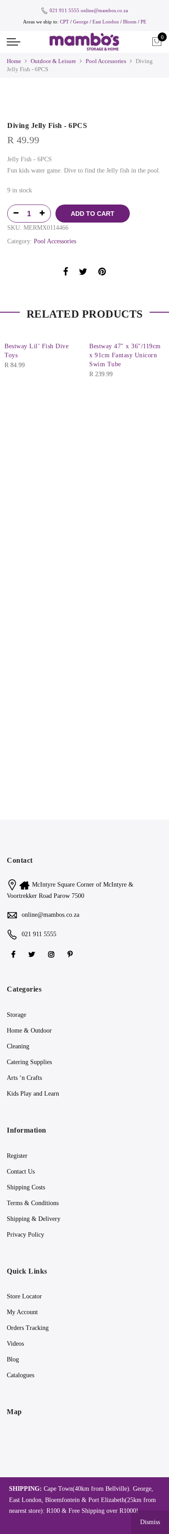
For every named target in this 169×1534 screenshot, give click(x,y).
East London (106, 21)
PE (143, 21)
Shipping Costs (26, 1187)
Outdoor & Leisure (53, 61)
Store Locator (24, 1296)
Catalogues (20, 1375)
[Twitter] (32, 954)
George (80, 21)
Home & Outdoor (29, 1030)
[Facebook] (14, 954)
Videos (15, 1343)
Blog (13, 1359)
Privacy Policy (25, 1234)
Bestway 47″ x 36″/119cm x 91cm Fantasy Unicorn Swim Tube (125, 355)
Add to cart (92, 213)
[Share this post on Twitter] (83, 273)
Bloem (130, 21)
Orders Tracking (28, 1328)
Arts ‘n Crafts (24, 1077)
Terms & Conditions (33, 1203)
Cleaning (18, 1046)
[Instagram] (52, 954)
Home (14, 61)
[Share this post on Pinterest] (102, 273)
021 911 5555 (64, 10)
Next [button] (153, 375)
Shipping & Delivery (33, 1218)
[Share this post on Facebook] (65, 273)
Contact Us (21, 1171)
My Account (22, 1312)
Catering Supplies (29, 1062)
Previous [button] (15, 375)
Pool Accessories (106, 61)
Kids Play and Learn (33, 1093)
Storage (16, 1014)
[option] (84, 101)
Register (17, 1155)
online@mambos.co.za (104, 10)
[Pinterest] (71, 954)
